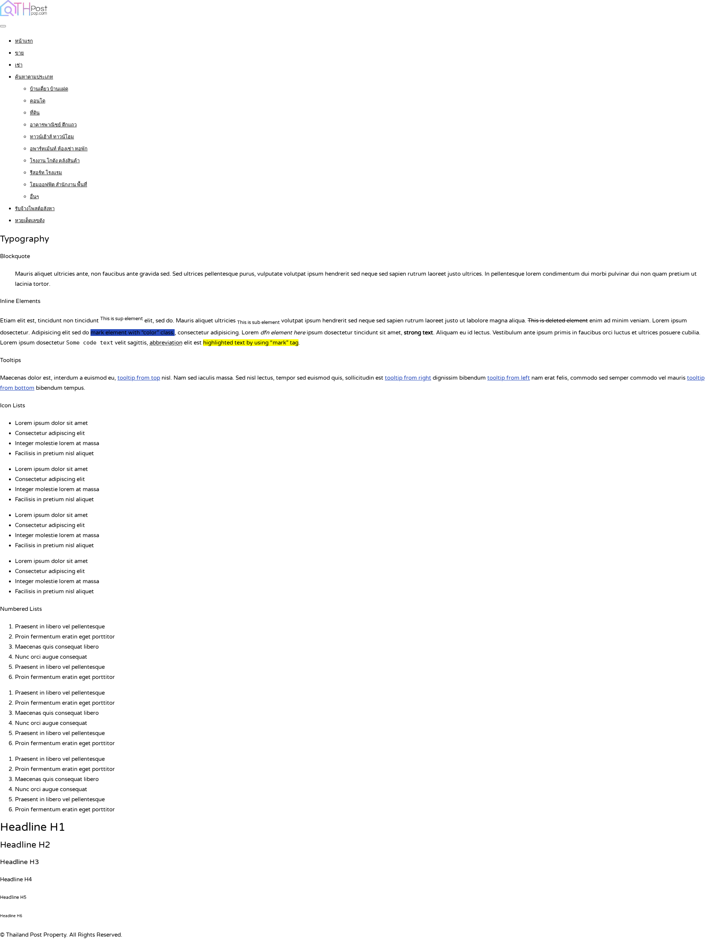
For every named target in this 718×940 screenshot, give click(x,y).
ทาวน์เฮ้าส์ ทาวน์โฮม (52, 137)
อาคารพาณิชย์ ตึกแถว (53, 125)
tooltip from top (138, 377)
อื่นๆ (34, 197)
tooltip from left (508, 377)
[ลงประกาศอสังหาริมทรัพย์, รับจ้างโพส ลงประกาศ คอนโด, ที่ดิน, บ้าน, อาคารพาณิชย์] (24, 14)
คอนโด (37, 101)
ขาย (19, 53)
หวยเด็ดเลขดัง (30, 221)
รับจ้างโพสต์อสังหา (35, 209)
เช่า (18, 65)
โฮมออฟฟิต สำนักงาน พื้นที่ (58, 185)
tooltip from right (408, 377)
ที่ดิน (35, 113)
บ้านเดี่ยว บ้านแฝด (49, 89)
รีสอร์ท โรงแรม (46, 173)
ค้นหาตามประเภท (34, 77)
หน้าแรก (24, 41)
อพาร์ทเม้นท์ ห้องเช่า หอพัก (59, 149)
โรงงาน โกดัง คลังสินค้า (55, 161)
